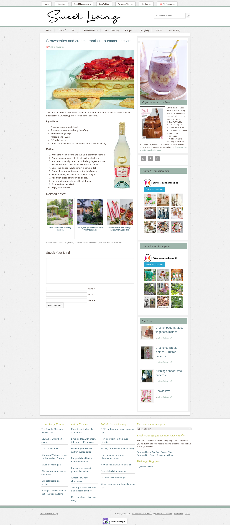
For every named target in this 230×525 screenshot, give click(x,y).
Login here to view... (146, 466)
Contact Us (146, 4)
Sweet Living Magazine (67, 16)
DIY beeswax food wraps (113, 477)
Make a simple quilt (51, 464)
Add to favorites (56, 47)
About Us (61, 4)
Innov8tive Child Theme (142, 514)
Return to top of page (49, 514)
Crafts (60, 30)
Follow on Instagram (154, 189)
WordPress (178, 514)
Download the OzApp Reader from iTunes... (156, 455)
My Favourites (169, 4)
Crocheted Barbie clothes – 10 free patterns (166, 352)
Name (90, 289)
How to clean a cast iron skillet (116, 464)
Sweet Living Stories (97, 242)
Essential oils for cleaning (113, 471)
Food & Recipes (81, 242)
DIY (73, 30)
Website (91, 300)
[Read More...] (165, 337)
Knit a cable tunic (49, 448)
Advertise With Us (125, 4)
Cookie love (163, 391)
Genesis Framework (163, 514)
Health (49, 30)
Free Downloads (91, 30)
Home (46, 4)
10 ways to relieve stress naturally (117, 448)
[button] (150, 200)
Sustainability (173, 30)
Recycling (145, 30)
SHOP (159, 30)
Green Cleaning (112, 30)
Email (90, 294)
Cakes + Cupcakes (65, 242)
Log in (187, 514)
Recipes (128, 30)
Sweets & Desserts (114, 242)
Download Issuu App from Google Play (154, 452)
